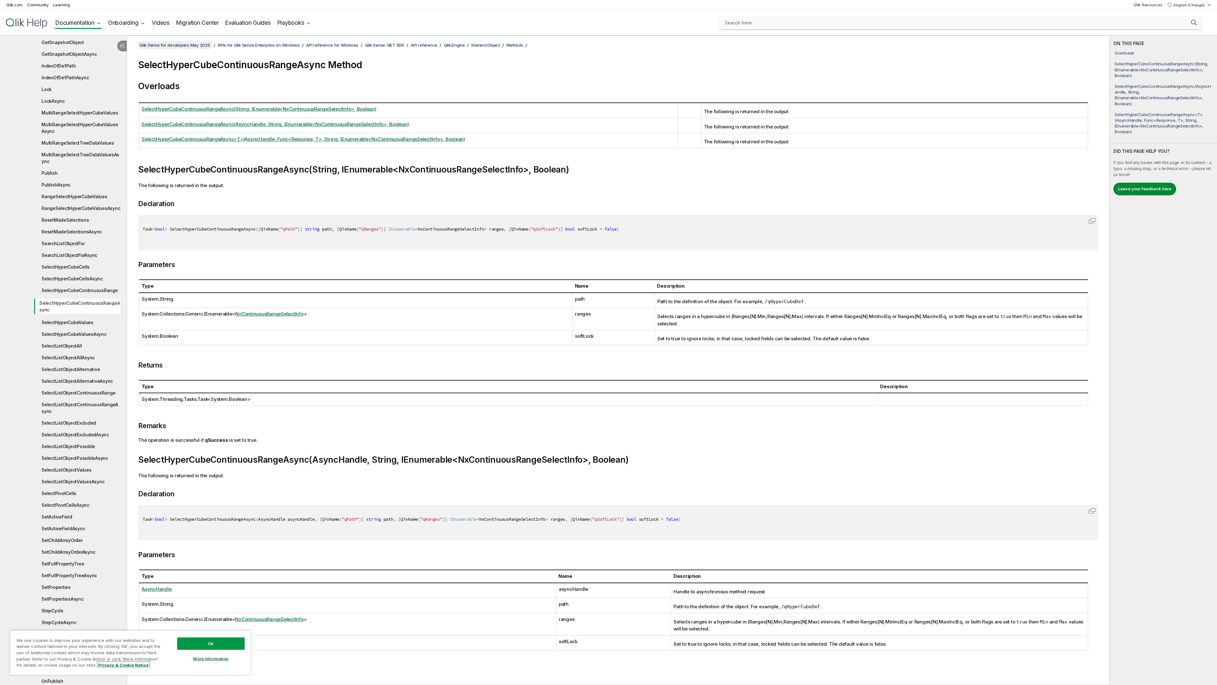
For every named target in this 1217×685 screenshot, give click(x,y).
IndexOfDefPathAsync (65, 77)
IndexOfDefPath (59, 65)
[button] (1194, 22)
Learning (61, 4)
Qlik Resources (1148, 4)
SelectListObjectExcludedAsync (75, 434)
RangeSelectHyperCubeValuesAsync (81, 208)
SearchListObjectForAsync (69, 255)
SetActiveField (57, 516)
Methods (514, 45)
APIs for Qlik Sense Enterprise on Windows (259, 45)
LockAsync (53, 101)
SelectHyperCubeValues (67, 322)
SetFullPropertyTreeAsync (69, 575)
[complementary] (1163, 360)
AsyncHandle (156, 589)
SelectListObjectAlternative (71, 369)
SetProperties (56, 587)
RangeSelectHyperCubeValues (74, 196)
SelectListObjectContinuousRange (78, 392)
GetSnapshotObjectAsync (69, 54)
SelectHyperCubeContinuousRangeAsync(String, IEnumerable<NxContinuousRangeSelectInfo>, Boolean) (1161, 69)
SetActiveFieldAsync (63, 528)
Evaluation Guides (248, 22)
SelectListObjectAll (62, 346)
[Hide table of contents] (122, 46)
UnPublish (52, 681)
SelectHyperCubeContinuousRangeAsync (79, 306)
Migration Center (197, 22)
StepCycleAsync (59, 622)
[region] (130, 652)
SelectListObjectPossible (68, 446)
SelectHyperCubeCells (66, 267)
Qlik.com (14, 4)
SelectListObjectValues (67, 470)
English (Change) (1190, 5)
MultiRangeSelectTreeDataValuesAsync (80, 158)
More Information (211, 658)
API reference (424, 45)
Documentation (74, 22)
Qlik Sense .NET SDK (384, 45)
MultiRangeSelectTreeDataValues (78, 143)
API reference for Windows (332, 45)
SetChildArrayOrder (62, 540)
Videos (161, 22)
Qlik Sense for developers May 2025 (174, 45)
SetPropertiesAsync (63, 599)
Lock (47, 89)
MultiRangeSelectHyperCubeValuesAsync (80, 128)
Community (38, 4)
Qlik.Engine (454, 45)
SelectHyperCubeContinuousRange (80, 290)
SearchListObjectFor (63, 243)
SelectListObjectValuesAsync (73, 481)
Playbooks (290, 22)
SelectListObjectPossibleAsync (75, 458)
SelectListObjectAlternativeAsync (77, 381)
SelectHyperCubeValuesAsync (74, 334)
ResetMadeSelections (65, 220)
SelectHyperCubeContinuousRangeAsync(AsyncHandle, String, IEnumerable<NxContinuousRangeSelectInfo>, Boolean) (1163, 95)
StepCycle (52, 610)
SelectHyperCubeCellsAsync (72, 278)
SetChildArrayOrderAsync (68, 552)
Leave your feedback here (1144, 188)
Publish (49, 173)
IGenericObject (485, 45)
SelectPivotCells (59, 493)
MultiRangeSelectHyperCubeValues (80, 112)
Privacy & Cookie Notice (123, 665)
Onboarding (123, 22)
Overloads (1124, 52)
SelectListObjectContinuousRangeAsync (80, 408)
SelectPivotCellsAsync (65, 505)
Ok (211, 643)
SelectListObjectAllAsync (68, 357)
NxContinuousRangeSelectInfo (269, 314)
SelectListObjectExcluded (69, 423)
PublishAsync (56, 184)
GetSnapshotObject (63, 42)
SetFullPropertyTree (63, 563)
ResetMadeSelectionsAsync (72, 231)
